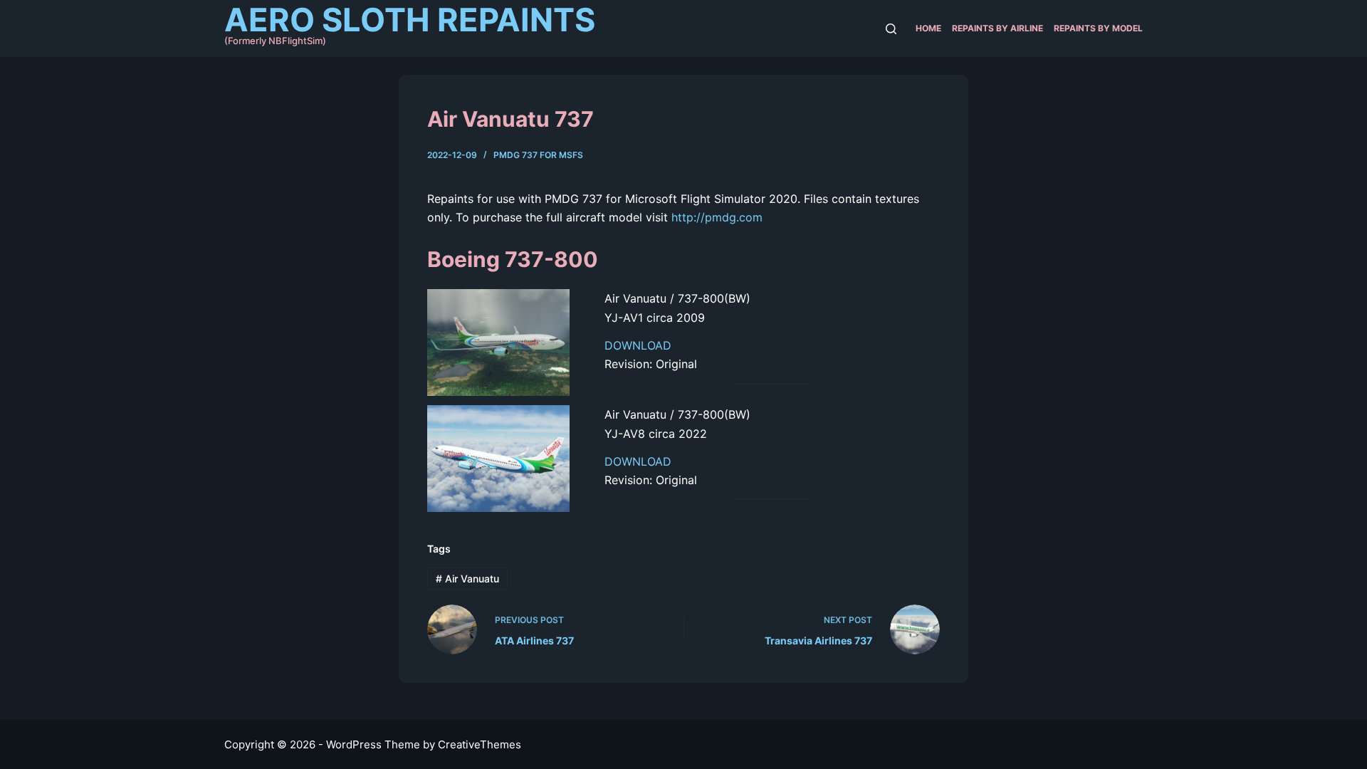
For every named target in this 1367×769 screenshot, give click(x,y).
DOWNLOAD (637, 345)
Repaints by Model (1098, 28)
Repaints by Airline (997, 28)
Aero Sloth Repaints (409, 19)
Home (928, 28)
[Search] (891, 28)
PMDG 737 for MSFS (538, 155)
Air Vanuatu (467, 578)
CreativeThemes (479, 744)
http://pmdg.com (717, 217)
